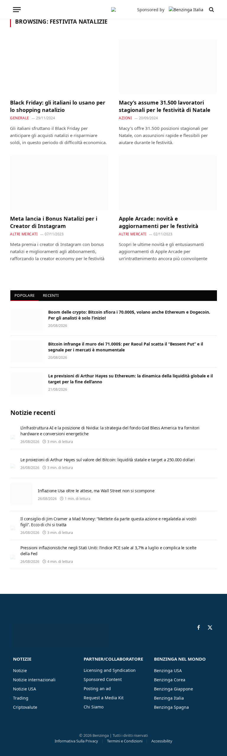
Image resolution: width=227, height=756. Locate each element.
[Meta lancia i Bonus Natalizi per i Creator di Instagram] (59, 183)
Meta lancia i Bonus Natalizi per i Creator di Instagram (53, 222)
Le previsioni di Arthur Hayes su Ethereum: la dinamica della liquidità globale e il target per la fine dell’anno (130, 378)
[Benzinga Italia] (113, 9)
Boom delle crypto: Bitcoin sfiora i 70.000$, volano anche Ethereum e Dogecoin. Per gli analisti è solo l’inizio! (129, 315)
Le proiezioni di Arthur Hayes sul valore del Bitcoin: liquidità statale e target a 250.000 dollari (107, 459)
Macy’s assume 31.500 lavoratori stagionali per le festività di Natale (164, 106)
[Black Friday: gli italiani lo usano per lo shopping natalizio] (59, 66)
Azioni (125, 117)
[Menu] (17, 9)
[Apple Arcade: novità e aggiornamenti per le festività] (168, 183)
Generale (19, 117)
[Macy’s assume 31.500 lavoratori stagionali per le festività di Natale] (168, 66)
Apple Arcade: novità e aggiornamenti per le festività (158, 222)
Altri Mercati (24, 234)
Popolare (24, 295)
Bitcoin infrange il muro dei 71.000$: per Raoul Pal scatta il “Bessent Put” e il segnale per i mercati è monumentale (125, 347)
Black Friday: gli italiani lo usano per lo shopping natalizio (57, 106)
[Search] (211, 9)
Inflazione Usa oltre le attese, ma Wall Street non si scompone (96, 490)
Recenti (51, 295)
